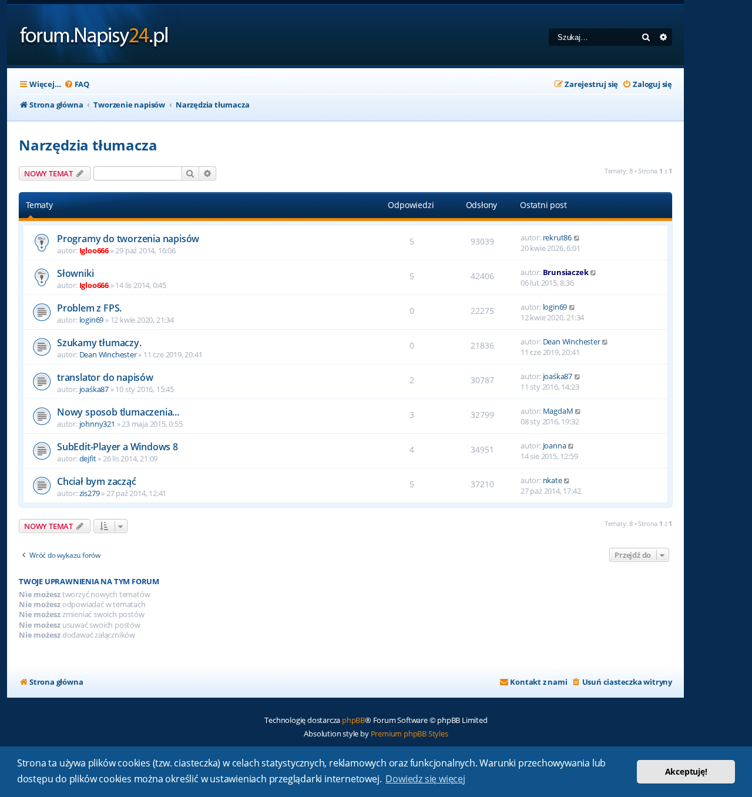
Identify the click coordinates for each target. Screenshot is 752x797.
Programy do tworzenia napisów (128, 238)
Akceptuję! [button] (686, 771)
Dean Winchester (108, 354)
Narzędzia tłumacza (88, 145)
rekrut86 (557, 237)
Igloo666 (94, 250)
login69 (91, 319)
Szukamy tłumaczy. (99, 342)
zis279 (89, 493)
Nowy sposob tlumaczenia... (118, 412)
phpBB (353, 720)
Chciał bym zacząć (96, 481)
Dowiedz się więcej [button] (425, 778)
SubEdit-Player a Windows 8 (117, 446)
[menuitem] (76, 84)
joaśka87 (94, 389)
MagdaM (558, 411)
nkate (552, 480)
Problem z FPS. (89, 308)
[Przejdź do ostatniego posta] (577, 237)
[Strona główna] (94, 35)
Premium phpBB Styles (409, 733)
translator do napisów (105, 377)
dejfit (87, 458)
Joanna (554, 445)
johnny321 (97, 423)
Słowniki (75, 273)
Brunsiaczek (566, 272)
